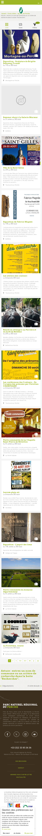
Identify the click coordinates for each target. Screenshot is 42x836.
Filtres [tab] (35, 27)
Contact (21, 768)
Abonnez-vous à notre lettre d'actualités (21, 776)
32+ (25, 661)
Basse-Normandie (18, 806)
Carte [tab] (20, 27)
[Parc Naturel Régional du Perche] (21, 10)
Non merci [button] (6, 833)
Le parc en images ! (21, 742)
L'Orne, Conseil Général (28, 806)
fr (38, 3)
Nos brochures (21, 761)
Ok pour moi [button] (28, 833)
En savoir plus (6, 829)
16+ (20, 661)
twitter (16, 734)
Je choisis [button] (17, 833)
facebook (7, 734)
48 (30, 661)
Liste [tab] (6, 27)
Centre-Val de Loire (10, 806)
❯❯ (38, 661)
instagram (25, 734)
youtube (34, 734)
